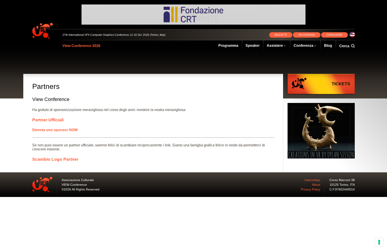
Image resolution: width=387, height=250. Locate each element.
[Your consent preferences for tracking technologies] (379, 242)
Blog (328, 45)
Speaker (252, 45)
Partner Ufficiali (48, 120)
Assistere (275, 45)
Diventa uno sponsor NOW (55, 130)
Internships (312, 180)
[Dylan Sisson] (321, 131)
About (316, 184)
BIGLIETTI (281, 34)
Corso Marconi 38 (342, 180)
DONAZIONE (334, 34)
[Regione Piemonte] (193, 14)
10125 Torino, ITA (342, 184)
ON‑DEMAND (306, 34)
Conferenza (303, 45)
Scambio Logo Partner (55, 159)
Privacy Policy (310, 189)
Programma (228, 45)
